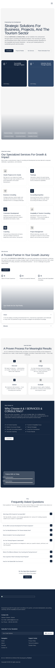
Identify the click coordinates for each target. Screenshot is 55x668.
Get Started (9, 50)
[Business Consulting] (4, 204)
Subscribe (49, 633)
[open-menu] (52, 3)
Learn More (9, 438)
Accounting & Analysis (20, 136)
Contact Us (5, 269)
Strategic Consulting (32, 132)
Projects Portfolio (20, 50)
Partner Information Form (44, 50)
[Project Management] (31, 241)
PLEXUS (29, 658)
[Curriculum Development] (4, 223)
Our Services (31, 50)
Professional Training (8, 136)
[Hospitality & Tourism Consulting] (31, 223)
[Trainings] (31, 184)
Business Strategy (8, 132)
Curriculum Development (20, 132)
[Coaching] (4, 241)
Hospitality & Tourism (32, 136)
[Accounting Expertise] (31, 204)
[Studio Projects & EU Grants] (4, 186)
